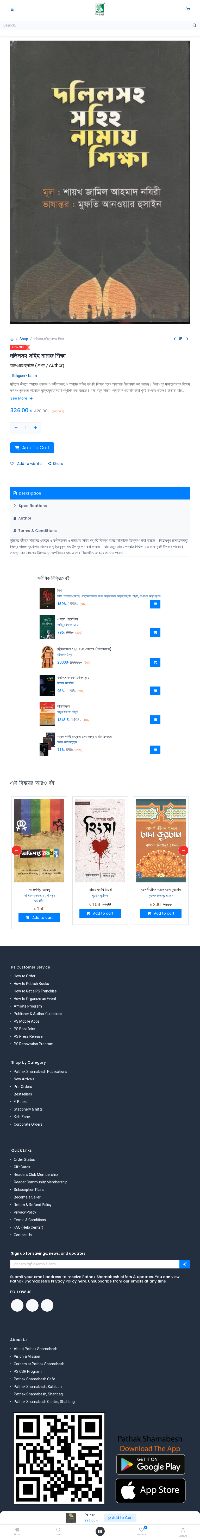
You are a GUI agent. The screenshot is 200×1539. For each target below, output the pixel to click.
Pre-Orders (23, 1087)
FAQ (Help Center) (28, 1227)
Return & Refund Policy (33, 1205)
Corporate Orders (28, 1124)
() (37, 365)
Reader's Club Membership (36, 1174)
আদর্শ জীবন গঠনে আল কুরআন (100, 889)
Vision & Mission (27, 1356)
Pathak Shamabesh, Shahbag (38, 1394)
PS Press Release (28, 1036)
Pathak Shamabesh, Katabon (38, 1386)
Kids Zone (22, 1117)
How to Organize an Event (35, 999)
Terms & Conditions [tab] (37, 530)
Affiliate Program (28, 1006)
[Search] (58, 1530)
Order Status (24, 1159)
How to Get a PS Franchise (35, 991)
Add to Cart (122, 1517)
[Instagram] (47, 1305)
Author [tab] (24, 518)
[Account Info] (182, 1530)
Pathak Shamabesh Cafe (34, 1379)
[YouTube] (32, 1305)
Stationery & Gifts (28, 1109)
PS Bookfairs (24, 1029)
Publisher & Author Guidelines (38, 1014)
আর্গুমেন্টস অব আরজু (161, 889)
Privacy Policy (25, 1212)
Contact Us (23, 1235)
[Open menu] (100, 1531)
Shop (24, 339)
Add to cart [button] (42, 913)
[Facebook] (17, 1305)
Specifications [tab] (32, 505)
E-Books (20, 1102)
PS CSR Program (28, 1371)
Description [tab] (29, 493)
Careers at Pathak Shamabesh (39, 1364)
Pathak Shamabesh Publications (40, 1071)
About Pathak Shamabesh (35, 1349)
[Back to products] (181, 339)
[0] (188, 9)
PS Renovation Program (33, 1044)
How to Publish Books (31, 984)
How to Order (24, 976)
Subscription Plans (29, 1190)
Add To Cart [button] (35, 448)
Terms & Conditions (30, 1220)
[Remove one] (16, 428)
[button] (155, 604)
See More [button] (19, 398)
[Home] (17, 1530)
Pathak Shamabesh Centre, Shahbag (44, 1402)
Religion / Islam (24, 376)
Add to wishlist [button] (29, 463)
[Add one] (35, 428)
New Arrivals (24, 1079)
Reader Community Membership (40, 1182)
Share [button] (58, 463)
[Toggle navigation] (12, 9)
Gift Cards (22, 1167)
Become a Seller (27, 1197)
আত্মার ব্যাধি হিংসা (39, 889)
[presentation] (16, 849)
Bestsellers (23, 1094)
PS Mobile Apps (27, 1021)
